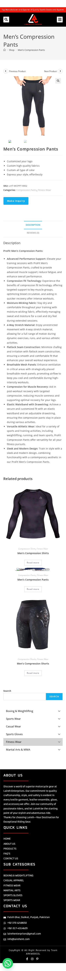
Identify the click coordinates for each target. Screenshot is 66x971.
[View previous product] (5, 71)
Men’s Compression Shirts (33, 553)
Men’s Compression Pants (31, 50)
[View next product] (60, 71)
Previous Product (17, 71)
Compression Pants (26, 190)
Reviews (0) (33, 232)
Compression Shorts (27, 659)
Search (7, 690)
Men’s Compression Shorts (33, 663)
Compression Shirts (27, 548)
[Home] (4, 50)
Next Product (50, 71)
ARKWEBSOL (33, 954)
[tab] (33, 225)
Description (33, 224)
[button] (6, 19)
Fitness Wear (44, 190)
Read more (33, 562)
